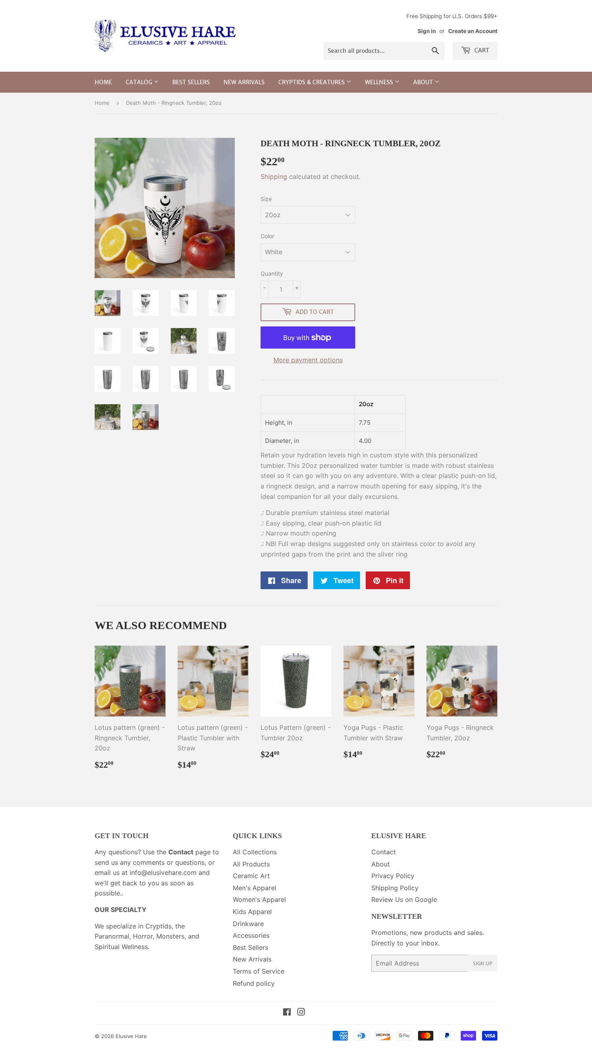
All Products (251, 864)
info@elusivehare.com (163, 872)
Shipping (274, 176)
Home (103, 82)
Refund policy (254, 983)
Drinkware (248, 924)
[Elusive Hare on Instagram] (301, 1013)
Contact (383, 852)
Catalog (140, 82)
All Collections (255, 852)
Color (267, 236)
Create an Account (472, 31)
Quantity (272, 273)
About (424, 82)
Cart (481, 50)
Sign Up (482, 963)
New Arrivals (244, 82)
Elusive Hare (131, 1036)
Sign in (427, 31)
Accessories (251, 935)
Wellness (380, 82)
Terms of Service (258, 971)
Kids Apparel (252, 912)
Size (266, 198)
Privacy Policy (392, 876)
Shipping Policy (394, 888)
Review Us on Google (404, 899)
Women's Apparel (259, 899)
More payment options (308, 360)
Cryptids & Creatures (312, 82)
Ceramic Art (251, 876)
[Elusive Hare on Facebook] (287, 1013)
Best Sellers (191, 82)
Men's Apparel (254, 888)
